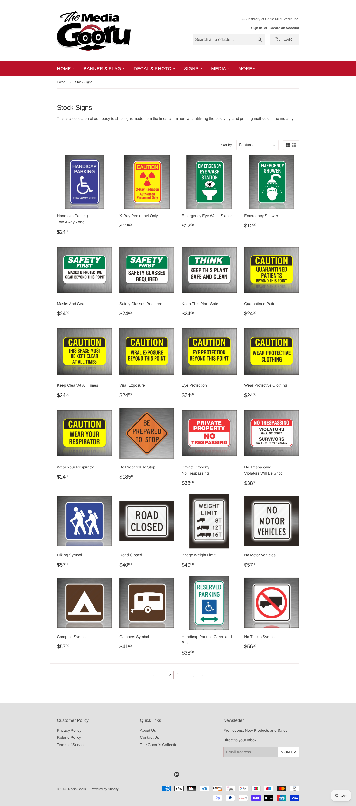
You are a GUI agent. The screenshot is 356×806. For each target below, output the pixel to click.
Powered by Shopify (105, 789)
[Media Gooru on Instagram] (176, 775)
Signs (192, 68)
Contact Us (149, 737)
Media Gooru (77, 789)
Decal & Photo (153, 68)
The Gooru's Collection (159, 745)
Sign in (256, 28)
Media (219, 68)
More (245, 68)
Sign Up (288, 752)
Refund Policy (69, 737)
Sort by (226, 145)
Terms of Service (71, 745)
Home (64, 68)
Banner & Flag (103, 68)
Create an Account (284, 28)
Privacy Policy (69, 730)
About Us (148, 730)
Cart (288, 39)
